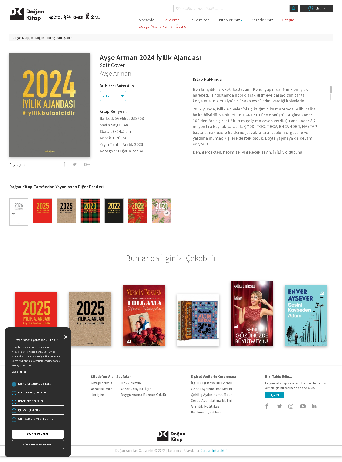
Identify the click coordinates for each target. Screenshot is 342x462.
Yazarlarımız (262, 20)
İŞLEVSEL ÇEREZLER (29, 410)
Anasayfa (146, 20)
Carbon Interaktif (214, 450)
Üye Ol (274, 395)
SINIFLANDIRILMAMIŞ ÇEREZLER (35, 419)
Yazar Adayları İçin (136, 388)
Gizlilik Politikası (206, 406)
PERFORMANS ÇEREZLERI (32, 392)
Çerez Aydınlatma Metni (211, 400)
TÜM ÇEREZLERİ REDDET (38, 444)
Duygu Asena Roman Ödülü (163, 26)
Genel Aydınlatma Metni (211, 388)
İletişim (288, 20)
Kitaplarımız (229, 20)
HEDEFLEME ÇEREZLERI (31, 401)
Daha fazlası (19, 371)
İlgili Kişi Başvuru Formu (211, 383)
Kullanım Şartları (206, 412)
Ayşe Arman (115, 73)
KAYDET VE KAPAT (38, 434)
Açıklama (171, 20)
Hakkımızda (199, 20)
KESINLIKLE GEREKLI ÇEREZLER (35, 383)
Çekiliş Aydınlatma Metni (212, 394)
